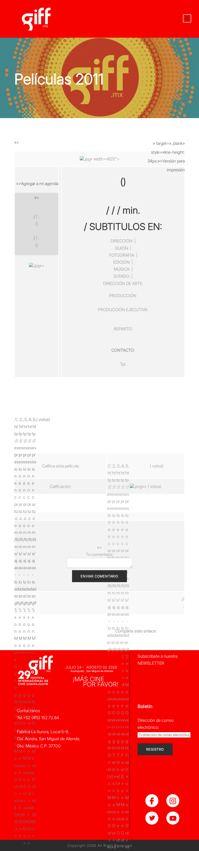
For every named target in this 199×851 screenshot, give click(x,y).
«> (16, 142)
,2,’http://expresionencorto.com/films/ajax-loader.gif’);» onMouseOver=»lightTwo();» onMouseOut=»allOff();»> (21, 418)
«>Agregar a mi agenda (37, 183)
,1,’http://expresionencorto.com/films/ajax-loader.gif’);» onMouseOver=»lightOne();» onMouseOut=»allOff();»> (16, 418)
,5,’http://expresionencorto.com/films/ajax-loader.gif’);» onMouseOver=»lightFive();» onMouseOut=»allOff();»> (34, 418)
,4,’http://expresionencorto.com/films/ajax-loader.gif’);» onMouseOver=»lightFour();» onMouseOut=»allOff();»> (29, 418)
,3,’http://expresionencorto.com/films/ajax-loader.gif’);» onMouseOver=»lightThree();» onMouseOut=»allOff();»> (25, 418)
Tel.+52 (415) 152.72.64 (38, 717)
